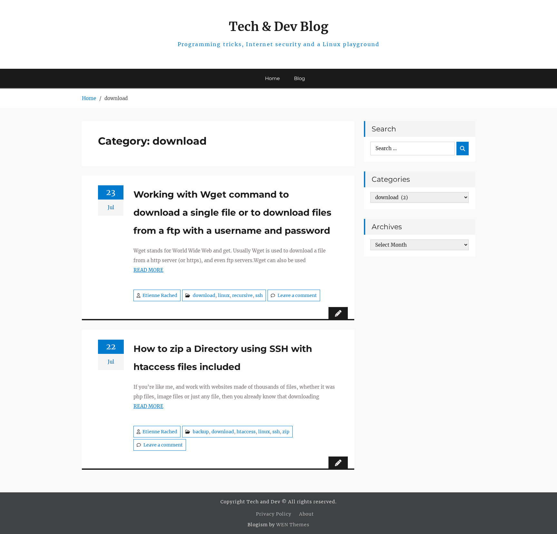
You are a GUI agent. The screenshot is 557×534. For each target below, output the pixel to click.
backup (201, 432)
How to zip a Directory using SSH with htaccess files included (222, 357)
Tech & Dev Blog (278, 26)
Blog (299, 78)
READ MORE (148, 270)
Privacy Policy (273, 514)
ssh (259, 295)
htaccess (246, 432)
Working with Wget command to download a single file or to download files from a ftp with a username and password (232, 212)
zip (285, 432)
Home (272, 78)
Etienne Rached (159, 295)
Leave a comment (297, 295)
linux (224, 295)
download (204, 295)
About (306, 514)
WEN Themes (292, 525)
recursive (242, 295)
